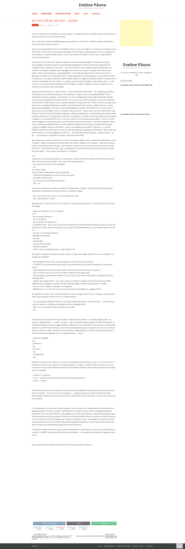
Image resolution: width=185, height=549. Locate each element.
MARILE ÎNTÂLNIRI (63, 14)
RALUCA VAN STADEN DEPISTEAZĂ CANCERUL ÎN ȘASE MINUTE (97, 537)
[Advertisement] (136, 33)
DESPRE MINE (46, 14)
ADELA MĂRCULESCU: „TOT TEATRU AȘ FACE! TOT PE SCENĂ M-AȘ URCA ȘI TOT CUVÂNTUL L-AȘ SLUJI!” (52, 537)
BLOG (77, 14)
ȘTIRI (85, 14)
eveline (43, 25)
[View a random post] (150, 13)
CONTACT (96, 14)
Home (34, 14)
